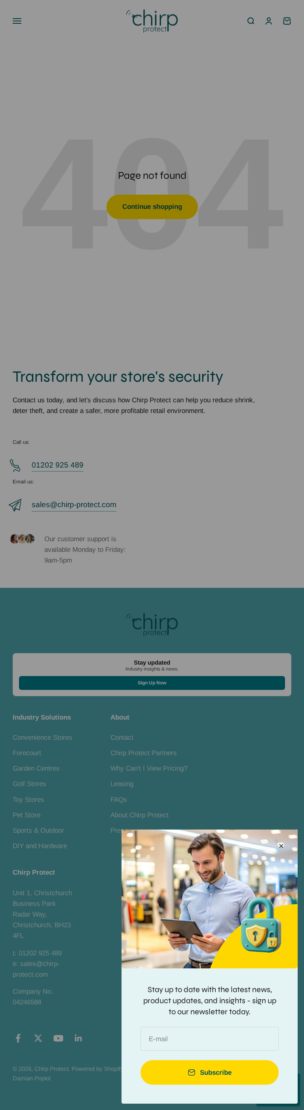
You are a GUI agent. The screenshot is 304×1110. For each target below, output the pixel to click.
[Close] (281, 846)
